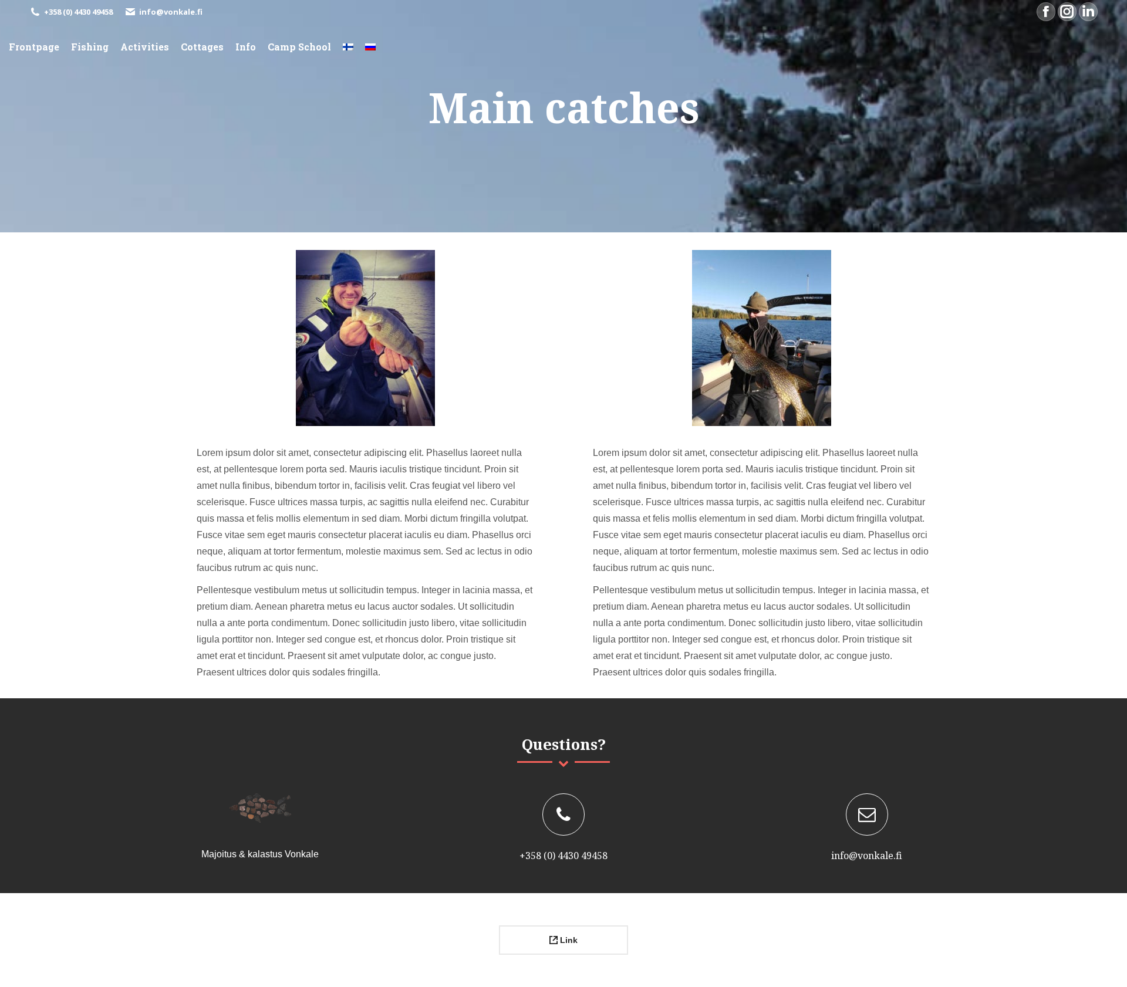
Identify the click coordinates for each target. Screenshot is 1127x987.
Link (568, 940)
